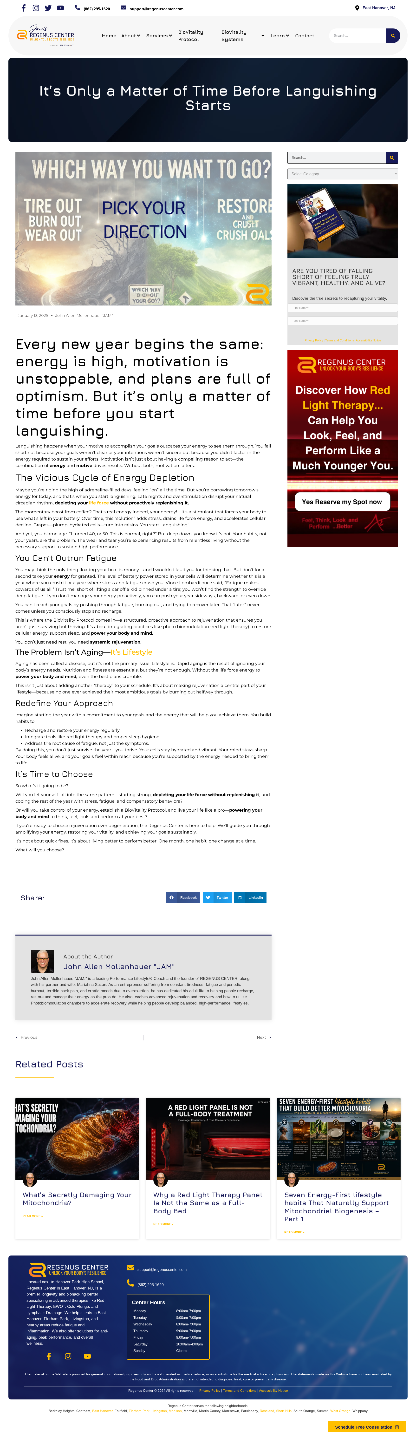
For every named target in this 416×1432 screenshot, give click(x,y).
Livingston (159, 1411)
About (128, 35)
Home (109, 35)
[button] (183, 897)
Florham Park (139, 1411)
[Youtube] (60, 8)
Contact (304, 35)
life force (99, 503)
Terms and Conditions (339, 340)
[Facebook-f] (23, 8)
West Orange (340, 1411)
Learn (278, 35)
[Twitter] (48, 8)
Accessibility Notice (368, 340)
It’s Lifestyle (131, 652)
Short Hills (284, 1411)
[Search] (393, 35)
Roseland (267, 1411)
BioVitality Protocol (190, 35)
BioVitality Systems (234, 35)
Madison (175, 1411)
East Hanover (102, 1411)
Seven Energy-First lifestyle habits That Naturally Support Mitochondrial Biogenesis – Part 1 (336, 1207)
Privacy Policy (314, 340)
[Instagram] (35, 8)
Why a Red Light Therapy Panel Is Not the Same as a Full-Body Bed (207, 1203)
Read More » (33, 1216)
